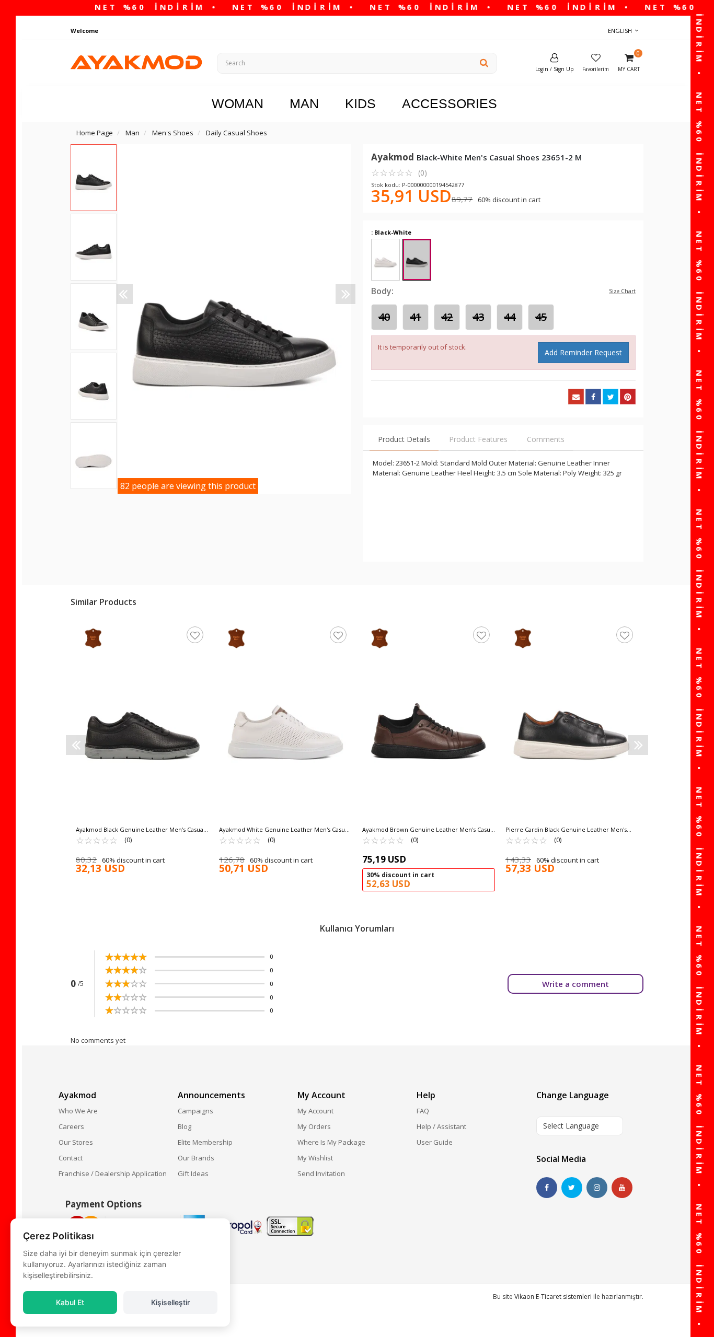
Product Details (404, 439)
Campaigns (195, 1110)
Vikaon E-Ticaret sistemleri (553, 1296)
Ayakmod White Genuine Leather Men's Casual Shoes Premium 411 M (284, 830)
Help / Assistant (441, 1126)
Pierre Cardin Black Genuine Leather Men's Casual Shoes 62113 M (566, 830)
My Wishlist (315, 1157)
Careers (71, 1126)
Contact (71, 1157)
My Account (315, 1110)
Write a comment (575, 984)
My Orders (314, 1126)
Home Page (94, 132)
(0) (399, 172)
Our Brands (196, 1157)
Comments (546, 439)
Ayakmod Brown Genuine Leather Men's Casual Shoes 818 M (428, 830)
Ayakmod (393, 157)
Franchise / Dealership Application (113, 1173)
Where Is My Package (331, 1142)
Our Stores (76, 1142)
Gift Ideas (193, 1173)
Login (541, 69)
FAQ (423, 1110)
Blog (184, 1126)
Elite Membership (205, 1142)
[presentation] (122, 294)
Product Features (478, 439)
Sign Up (563, 69)
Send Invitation (321, 1173)
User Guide (435, 1142)
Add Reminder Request (583, 352)
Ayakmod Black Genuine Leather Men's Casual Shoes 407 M (140, 830)
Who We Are (78, 1110)
